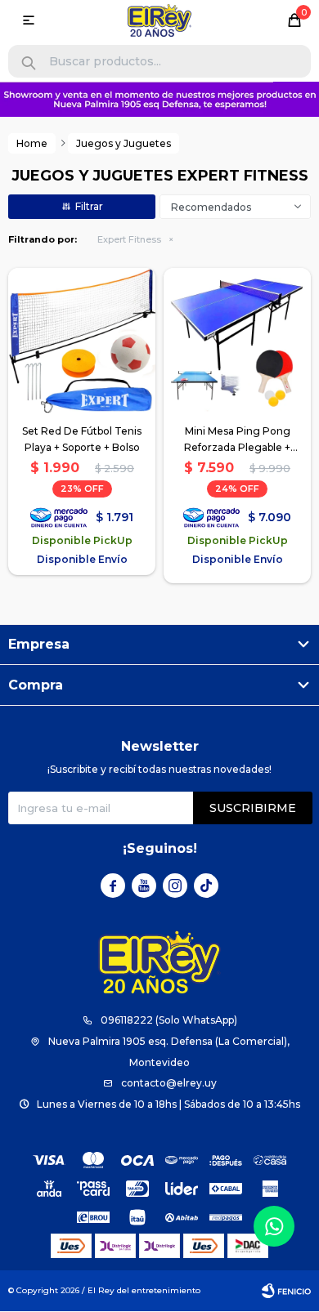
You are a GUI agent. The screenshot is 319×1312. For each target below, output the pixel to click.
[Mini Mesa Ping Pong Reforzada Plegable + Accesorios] (237, 341)
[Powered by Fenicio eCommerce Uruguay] (286, 1291)
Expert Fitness (129, 239)
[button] (28, 63)
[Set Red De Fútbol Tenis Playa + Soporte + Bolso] (81, 341)
